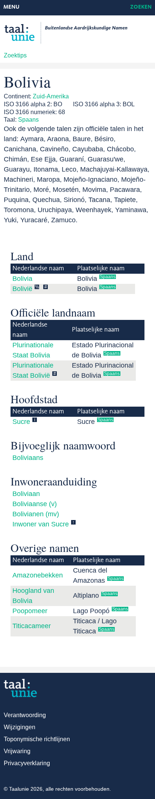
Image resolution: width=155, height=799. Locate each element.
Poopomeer (29, 611)
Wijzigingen (19, 727)
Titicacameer (31, 626)
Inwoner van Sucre (40, 524)
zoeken (141, 7)
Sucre (21, 421)
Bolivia (22, 278)
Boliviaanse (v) (34, 504)
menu (11, 7)
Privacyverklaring (27, 763)
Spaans (28, 119)
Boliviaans (27, 457)
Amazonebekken (37, 575)
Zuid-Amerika (51, 96)
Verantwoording (25, 715)
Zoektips (15, 55)
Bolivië (22, 288)
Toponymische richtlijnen (37, 739)
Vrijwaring (17, 751)
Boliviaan (26, 493)
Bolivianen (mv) (35, 514)
